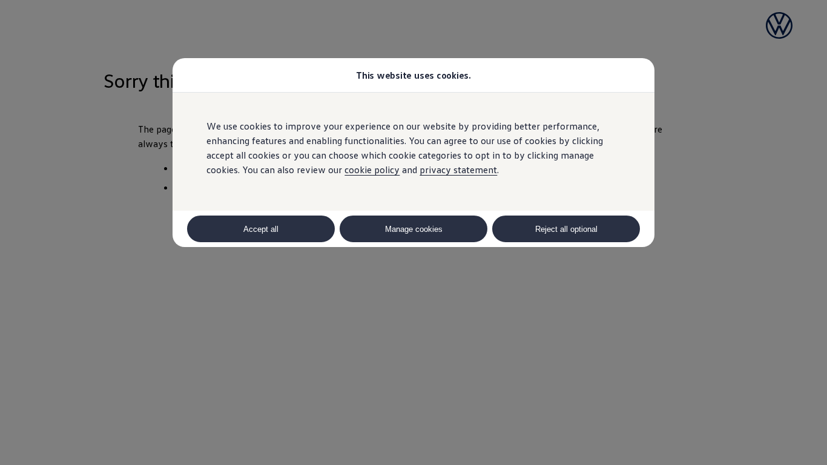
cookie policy (372, 169)
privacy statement (458, 169)
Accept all (260, 229)
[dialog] (413, 232)
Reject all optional (566, 229)
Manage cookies (414, 229)
